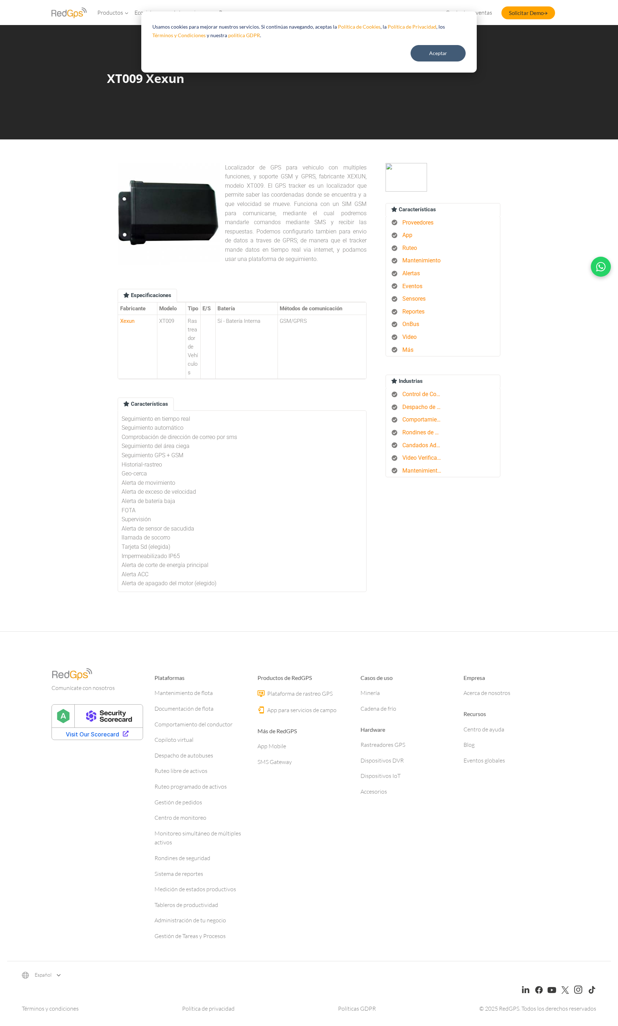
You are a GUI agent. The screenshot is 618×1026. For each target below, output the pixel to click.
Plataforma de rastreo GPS (299, 693)
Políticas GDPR (357, 1008)
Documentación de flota (184, 708)
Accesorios (373, 791)
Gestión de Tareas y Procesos (190, 935)
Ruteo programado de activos (190, 786)
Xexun (127, 321)
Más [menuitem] (407, 349)
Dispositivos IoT (380, 775)
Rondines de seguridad (182, 858)
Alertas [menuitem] (411, 273)
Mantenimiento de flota (183, 692)
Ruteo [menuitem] (409, 248)
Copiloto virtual (173, 739)
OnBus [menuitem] (410, 324)
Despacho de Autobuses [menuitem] (424, 407)
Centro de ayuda (484, 729)
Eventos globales (484, 760)
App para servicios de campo (301, 710)
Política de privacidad (208, 1008)
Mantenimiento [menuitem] (421, 260)
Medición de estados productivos (195, 889)
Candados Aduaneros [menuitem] (424, 445)
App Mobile (272, 746)
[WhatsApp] (601, 267)
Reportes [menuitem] (413, 311)
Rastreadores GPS (382, 744)
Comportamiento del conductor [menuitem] (424, 419)
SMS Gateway (275, 761)
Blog (469, 744)
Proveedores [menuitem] (417, 222)
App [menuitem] (407, 235)
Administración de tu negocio (190, 920)
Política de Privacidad (412, 27)
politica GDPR (244, 35)
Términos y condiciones (50, 1008)
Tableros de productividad (186, 904)
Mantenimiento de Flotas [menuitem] (424, 470)
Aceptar (438, 53)
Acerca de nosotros (487, 692)
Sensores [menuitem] (414, 298)
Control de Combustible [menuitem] (424, 394)
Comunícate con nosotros (83, 687)
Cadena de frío (378, 708)
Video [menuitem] (409, 337)
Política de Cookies (359, 27)
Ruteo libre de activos (180, 770)
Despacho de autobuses (183, 755)
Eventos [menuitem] (412, 286)
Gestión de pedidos (178, 802)
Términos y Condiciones (179, 35)
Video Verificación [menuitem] (424, 457)
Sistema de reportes (178, 873)
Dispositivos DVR (382, 760)
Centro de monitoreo (180, 817)
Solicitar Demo (526, 13)
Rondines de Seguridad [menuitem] (424, 432)
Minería (370, 692)
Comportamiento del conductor (193, 724)
